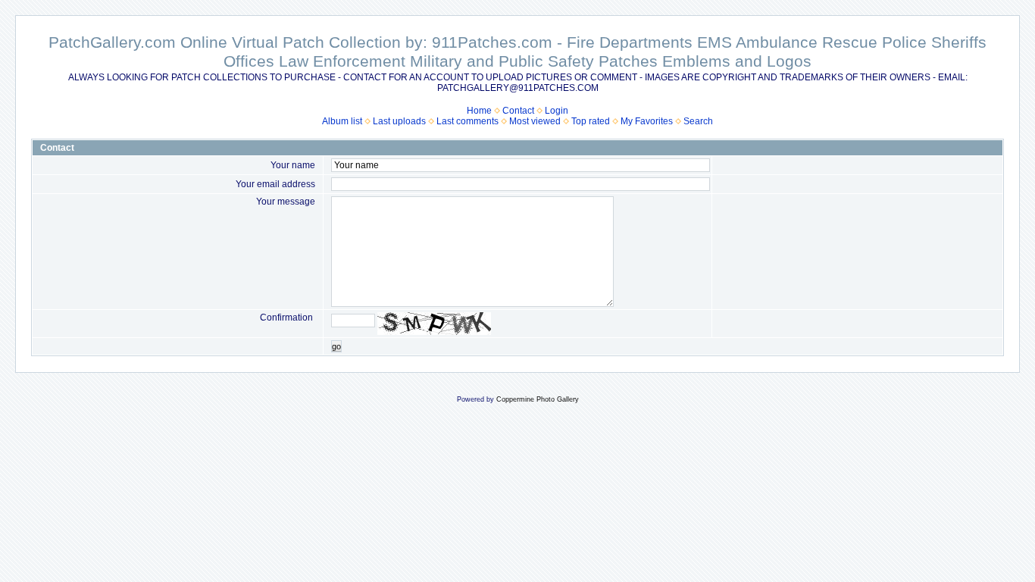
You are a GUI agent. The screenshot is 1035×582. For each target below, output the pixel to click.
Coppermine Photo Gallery (537, 399)
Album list (342, 121)
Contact (518, 110)
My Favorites (647, 121)
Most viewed (535, 121)
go (336, 346)
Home (479, 110)
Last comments (467, 121)
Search (698, 121)
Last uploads (399, 121)
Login (556, 110)
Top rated (590, 121)
